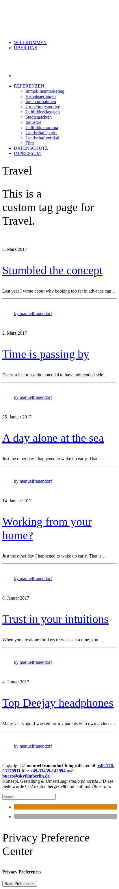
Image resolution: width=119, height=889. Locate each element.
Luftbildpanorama (41, 127)
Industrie (33, 122)
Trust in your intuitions (55, 619)
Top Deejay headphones (58, 702)
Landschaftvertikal (42, 137)
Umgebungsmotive (42, 106)
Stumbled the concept (52, 270)
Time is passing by (45, 354)
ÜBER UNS (25, 47)
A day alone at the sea (53, 437)
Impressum (27, 153)
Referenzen (29, 86)
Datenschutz (31, 148)
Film (29, 143)
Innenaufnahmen (40, 101)
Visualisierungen (40, 96)
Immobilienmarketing (44, 91)
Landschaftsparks (41, 132)
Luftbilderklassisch (42, 111)
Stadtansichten (38, 117)
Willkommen (30, 42)
